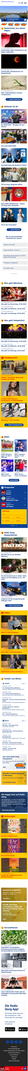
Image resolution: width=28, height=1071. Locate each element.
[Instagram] (12, 1042)
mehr (24, 683)
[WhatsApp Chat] (25, 20)
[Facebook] (7, 1042)
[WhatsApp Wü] (20, 1042)
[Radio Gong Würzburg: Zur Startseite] (7, 3)
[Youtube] (16, 1042)
